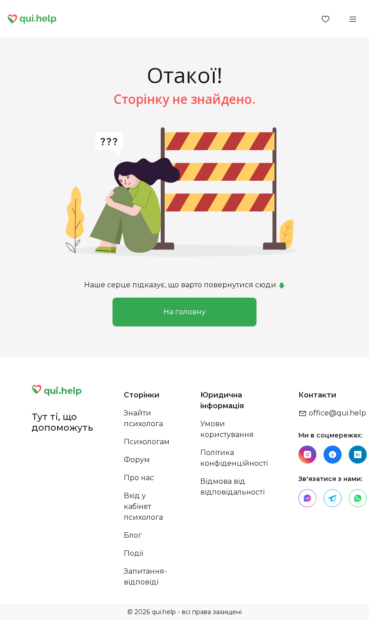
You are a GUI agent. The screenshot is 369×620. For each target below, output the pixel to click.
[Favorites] (326, 19)
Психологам (147, 441)
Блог (133, 535)
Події (133, 553)
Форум (137, 459)
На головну (184, 312)
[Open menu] (353, 19)
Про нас (139, 477)
